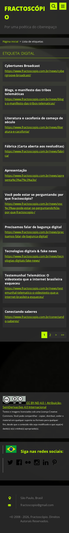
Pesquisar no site (53, 6)
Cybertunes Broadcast (22, 66)
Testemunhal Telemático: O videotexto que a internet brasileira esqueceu (33, 279)
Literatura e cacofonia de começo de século (34, 120)
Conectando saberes (21, 311)
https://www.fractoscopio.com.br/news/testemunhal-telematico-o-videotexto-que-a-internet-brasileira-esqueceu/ (34, 292)
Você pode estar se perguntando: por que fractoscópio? (34, 196)
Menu (62, 6)
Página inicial (10, 41)
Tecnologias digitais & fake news (31, 251)
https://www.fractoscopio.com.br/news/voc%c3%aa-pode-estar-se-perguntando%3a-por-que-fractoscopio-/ (33, 208)
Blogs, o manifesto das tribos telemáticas (28, 92)
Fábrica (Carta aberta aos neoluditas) (34, 146)
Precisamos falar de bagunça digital (33, 227)
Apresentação (16, 170)
